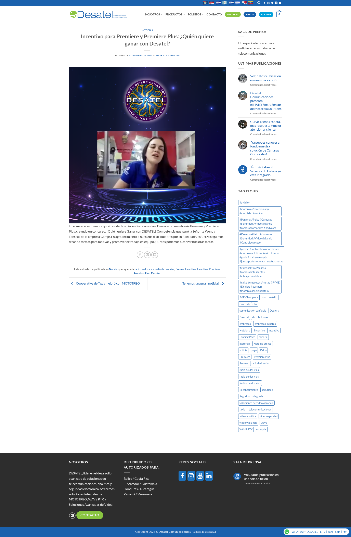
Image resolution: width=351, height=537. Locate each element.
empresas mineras (265, 323)
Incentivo (190, 269)
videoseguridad (268, 416)
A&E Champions (248, 297)
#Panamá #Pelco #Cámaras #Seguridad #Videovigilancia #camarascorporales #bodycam (257, 224)
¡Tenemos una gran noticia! (200, 283)
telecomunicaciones (260, 409)
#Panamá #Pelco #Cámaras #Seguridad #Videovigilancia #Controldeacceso (255, 238)
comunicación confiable (252, 310)
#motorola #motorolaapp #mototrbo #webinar (254, 211)
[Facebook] (182, 476)
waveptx (261, 429)
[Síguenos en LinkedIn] (276, 3)
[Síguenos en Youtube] (280, 3)
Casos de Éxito (248, 304)
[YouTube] (200, 476)
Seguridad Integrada (251, 396)
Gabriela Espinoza (168, 55)
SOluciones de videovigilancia (256, 403)
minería (263, 337)
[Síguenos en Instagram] (268, 3)
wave (264, 422)
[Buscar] (258, 3)
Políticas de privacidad (204, 531)
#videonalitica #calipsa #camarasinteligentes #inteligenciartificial (252, 272)
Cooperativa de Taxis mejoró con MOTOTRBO (107, 283)
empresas (245, 323)
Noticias (147, 30)
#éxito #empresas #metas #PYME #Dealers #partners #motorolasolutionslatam (259, 286)
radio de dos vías (144, 269)
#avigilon (244, 202)
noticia (243, 350)
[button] (279, 14)
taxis (242, 409)
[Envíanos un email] (72, 515)
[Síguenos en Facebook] (264, 3)
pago (254, 350)
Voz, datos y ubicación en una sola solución (265, 78)
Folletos (194, 14)
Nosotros (152, 14)
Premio (180, 269)
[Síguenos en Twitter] (272, 3)
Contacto (214, 14)
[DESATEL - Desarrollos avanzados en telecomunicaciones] (98, 14)
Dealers (274, 310)
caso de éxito (269, 297)
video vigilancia (248, 422)
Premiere (214, 269)
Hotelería (244, 330)
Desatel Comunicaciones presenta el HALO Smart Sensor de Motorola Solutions (266, 100)
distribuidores (260, 317)
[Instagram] (191, 476)
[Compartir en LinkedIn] (154, 254)
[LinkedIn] (209, 476)
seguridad (267, 389)
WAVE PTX (245, 429)
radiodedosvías (260, 363)
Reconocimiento (248, 389)
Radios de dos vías (250, 383)
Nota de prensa (263, 343)
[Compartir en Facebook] (140, 254)
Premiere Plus (142, 273)
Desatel (155, 273)
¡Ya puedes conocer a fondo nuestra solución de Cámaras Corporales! (265, 148)
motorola (244, 343)
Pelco (263, 350)
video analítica (247, 416)
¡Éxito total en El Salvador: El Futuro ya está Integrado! (265, 171)
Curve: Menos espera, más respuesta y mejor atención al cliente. (265, 125)
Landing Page (247, 337)
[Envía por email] (147, 254)
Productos (174, 14)
